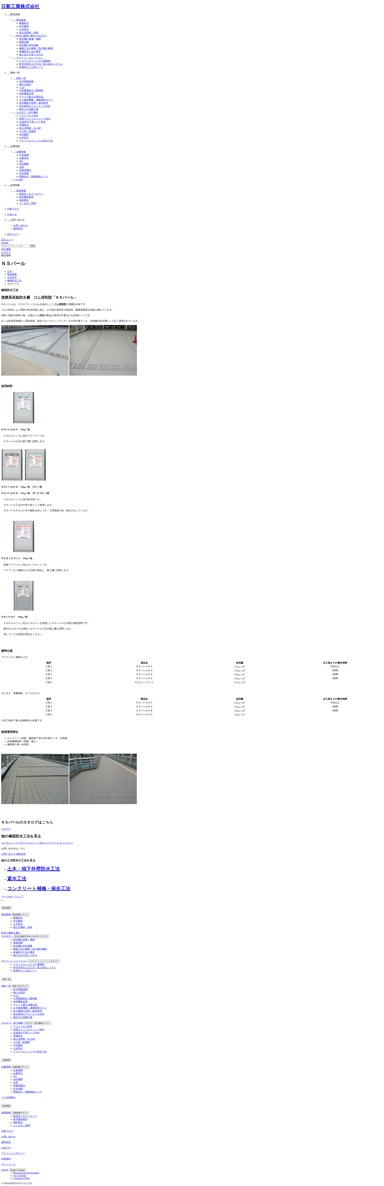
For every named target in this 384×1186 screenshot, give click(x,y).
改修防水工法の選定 (30, 51)
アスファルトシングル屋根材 (34, 61)
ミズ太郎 (18, 179)
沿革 (21, 167)
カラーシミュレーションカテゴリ (44, 961)
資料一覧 (21, 78)
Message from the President (26, 1173)
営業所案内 (25, 170)
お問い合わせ (20, 225)
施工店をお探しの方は (31, 54)
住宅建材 (24, 26)
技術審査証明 (26, 93)
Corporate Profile (21, 1178)
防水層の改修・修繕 (30, 39)
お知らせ (6, 1147)
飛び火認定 (25, 84)
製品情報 (21, 20)
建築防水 (24, 23)
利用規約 (6, 1159)
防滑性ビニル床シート (31, 67)
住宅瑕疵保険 (26, 81)
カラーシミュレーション (29, 57)
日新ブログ (7, 1131)
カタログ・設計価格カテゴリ (37, 1023)
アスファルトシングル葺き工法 (36, 140)
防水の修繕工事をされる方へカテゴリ (31, 936)
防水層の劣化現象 (28, 45)
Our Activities (19, 1175)
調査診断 (24, 42)
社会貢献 (24, 173)
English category (17, 1170)
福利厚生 (24, 200)
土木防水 (24, 29)
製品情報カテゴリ (20, 914)
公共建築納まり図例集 (31, 90)
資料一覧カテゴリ (20, 986)
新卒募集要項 (26, 197)
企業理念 (24, 158)
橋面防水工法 (14, 280)
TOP (9, 271)
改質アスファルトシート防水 (34, 118)
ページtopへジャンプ (12, 896)
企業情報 (21, 152)
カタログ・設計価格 (27, 112)
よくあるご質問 (27, 203)
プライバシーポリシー (13, 1153)
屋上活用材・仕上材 (30, 128)
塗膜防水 (24, 125)
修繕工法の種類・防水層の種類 (36, 48)
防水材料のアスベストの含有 (34, 106)
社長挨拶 (24, 155)
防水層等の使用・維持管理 (33, 103)
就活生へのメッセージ (31, 194)
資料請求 (18, 228)
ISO (21, 161)
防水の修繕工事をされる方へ (31, 35)
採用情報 (21, 190)
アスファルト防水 (28, 115)
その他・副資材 (27, 131)
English (4, 1170)
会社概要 (24, 164)
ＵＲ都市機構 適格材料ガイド (36, 100)
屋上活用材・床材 (28, 32)
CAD (21, 87)
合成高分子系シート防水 (32, 122)
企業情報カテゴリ (20, 1067)
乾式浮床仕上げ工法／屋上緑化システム (40, 64)
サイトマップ (8, 1164)
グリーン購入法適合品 (31, 96)
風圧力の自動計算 (28, 109)
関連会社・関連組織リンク (33, 176)
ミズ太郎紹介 (8, 1097)
